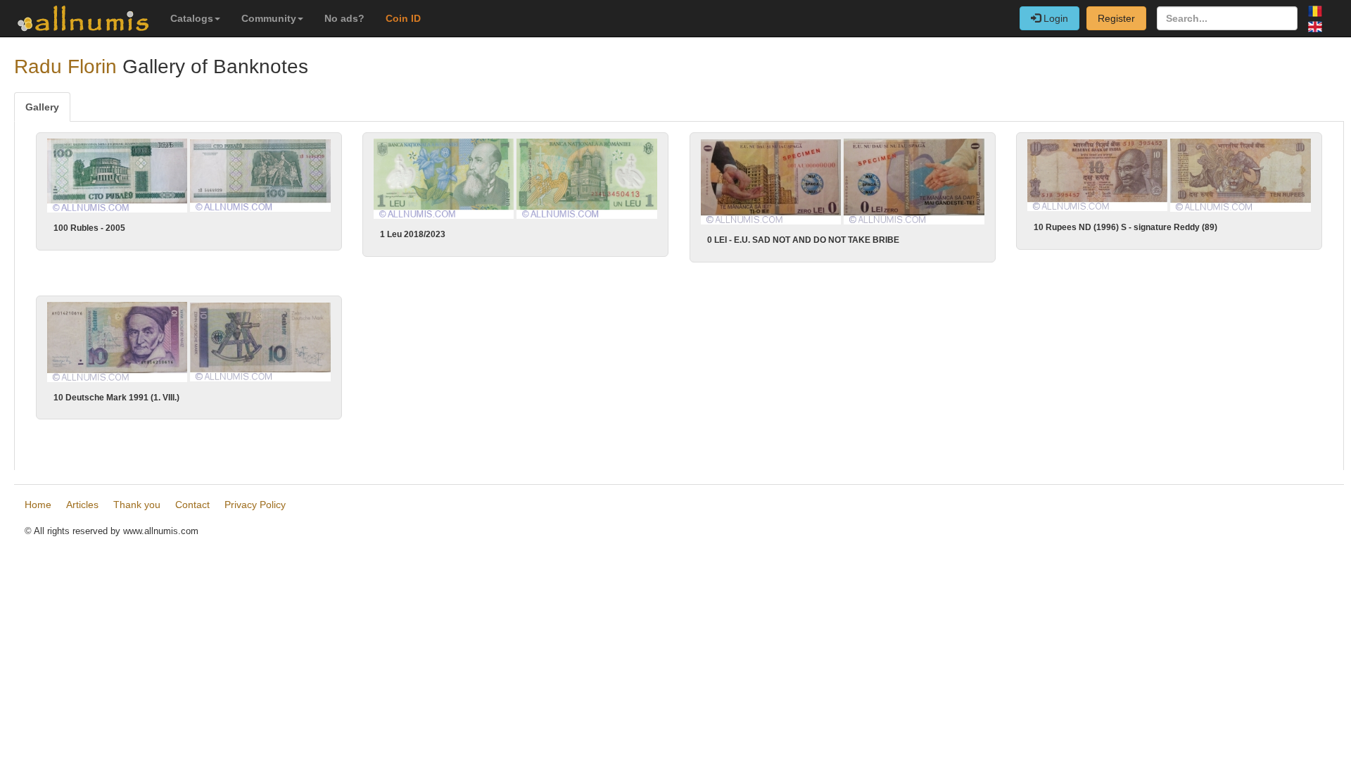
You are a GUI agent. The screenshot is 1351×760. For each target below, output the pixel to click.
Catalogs (191, 18)
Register (1116, 18)
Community (268, 18)
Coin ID (403, 18)
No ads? (344, 18)
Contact (192, 504)
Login (1054, 18)
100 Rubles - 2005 (89, 228)
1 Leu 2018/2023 (412, 234)
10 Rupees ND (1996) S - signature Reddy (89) (1125, 227)
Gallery (42, 107)
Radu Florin (65, 66)
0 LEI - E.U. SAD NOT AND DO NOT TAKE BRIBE (803, 240)
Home (38, 504)
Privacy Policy (255, 504)
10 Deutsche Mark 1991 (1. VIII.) (116, 398)
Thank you (136, 504)
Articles (82, 504)
